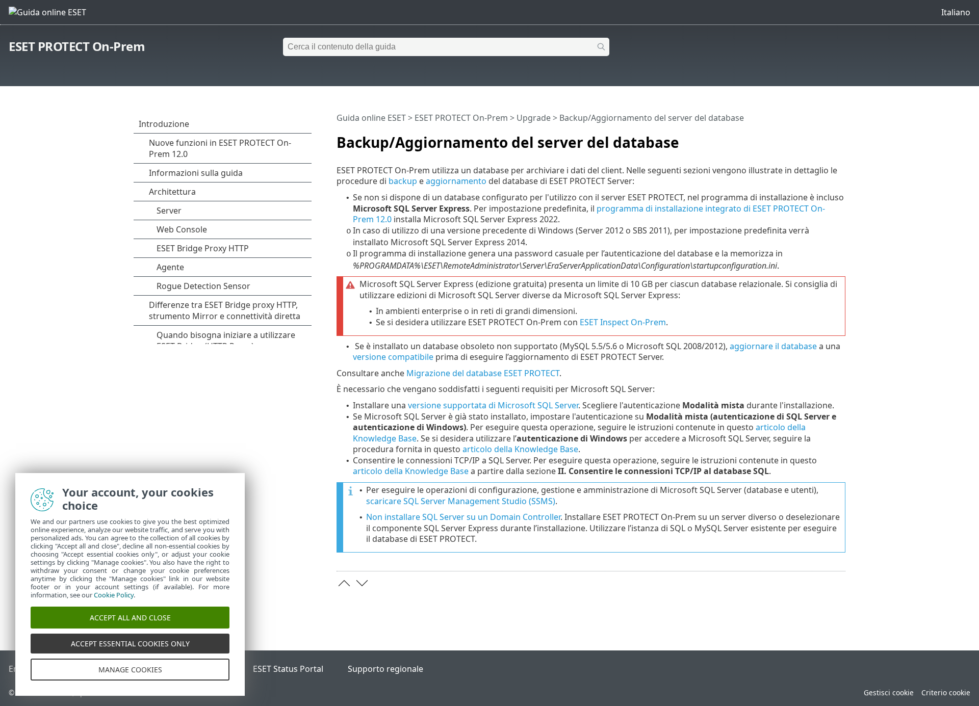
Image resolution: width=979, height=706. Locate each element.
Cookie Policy (114, 594)
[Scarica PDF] (824, 138)
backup (403, 181)
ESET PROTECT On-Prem (77, 46)
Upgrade (534, 117)
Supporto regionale (385, 668)
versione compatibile (393, 356)
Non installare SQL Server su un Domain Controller (463, 516)
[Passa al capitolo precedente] (344, 583)
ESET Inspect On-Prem (623, 322)
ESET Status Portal (288, 668)
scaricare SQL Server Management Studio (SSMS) (460, 501)
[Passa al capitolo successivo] (362, 583)
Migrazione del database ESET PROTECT (482, 373)
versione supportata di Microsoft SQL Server (493, 405)
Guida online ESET (371, 117)
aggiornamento (456, 181)
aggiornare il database (773, 346)
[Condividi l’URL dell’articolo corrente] (809, 138)
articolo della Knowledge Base (520, 449)
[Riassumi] (839, 138)
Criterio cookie (945, 692)
